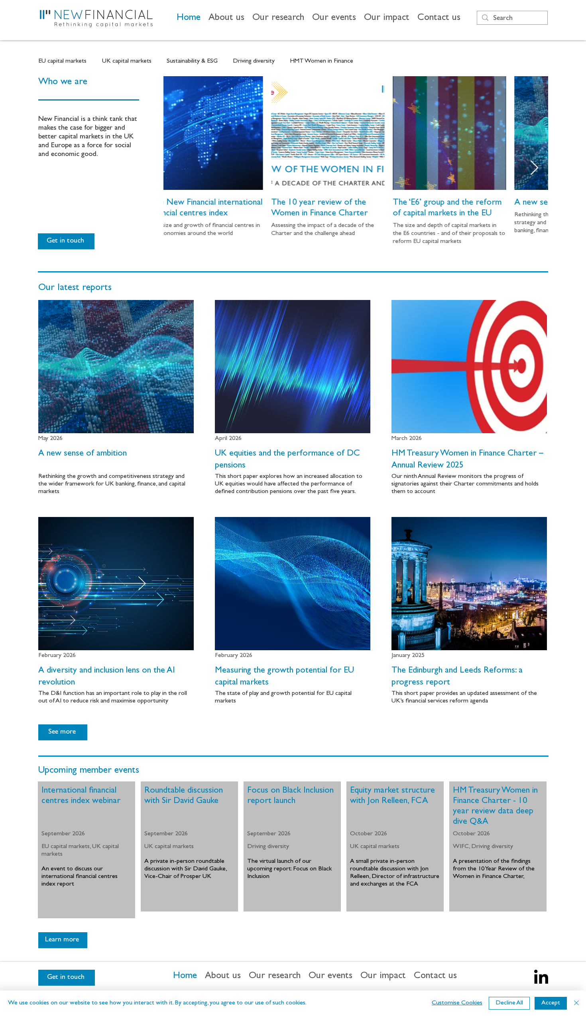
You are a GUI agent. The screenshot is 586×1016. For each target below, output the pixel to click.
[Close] (576, 1003)
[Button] (116, 398)
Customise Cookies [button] (457, 1003)
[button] (226, 19)
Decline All (509, 1003)
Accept (550, 1003)
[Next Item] (534, 168)
